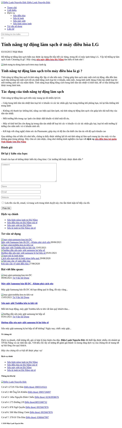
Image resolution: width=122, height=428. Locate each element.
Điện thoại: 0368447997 (37, 417)
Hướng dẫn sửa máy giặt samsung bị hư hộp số (23, 253)
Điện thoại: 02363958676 (47, 397)
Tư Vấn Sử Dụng (20, 278)
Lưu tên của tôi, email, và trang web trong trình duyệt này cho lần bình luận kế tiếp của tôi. (47, 203)
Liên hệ (10, 29)
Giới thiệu (12, 10)
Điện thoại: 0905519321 (35, 387)
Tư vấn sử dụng (14, 26)
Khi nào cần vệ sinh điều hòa (15, 263)
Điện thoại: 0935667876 (37, 407)
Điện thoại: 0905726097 (39, 392)
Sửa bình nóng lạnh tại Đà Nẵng (22, 220)
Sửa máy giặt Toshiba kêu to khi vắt (18, 247)
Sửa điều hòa (19, 15)
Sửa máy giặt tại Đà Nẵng (19, 225)
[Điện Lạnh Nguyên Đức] (14, 382)
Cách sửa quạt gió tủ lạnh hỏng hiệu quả (20, 258)
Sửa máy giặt (19, 21)
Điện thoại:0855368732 (36, 402)
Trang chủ (12, 7)
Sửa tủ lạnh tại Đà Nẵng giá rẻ (21, 228)
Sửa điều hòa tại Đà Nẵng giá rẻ (22, 222)
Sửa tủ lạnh (18, 18)
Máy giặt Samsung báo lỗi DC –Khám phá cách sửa (26, 242)
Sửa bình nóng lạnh (22, 23)
